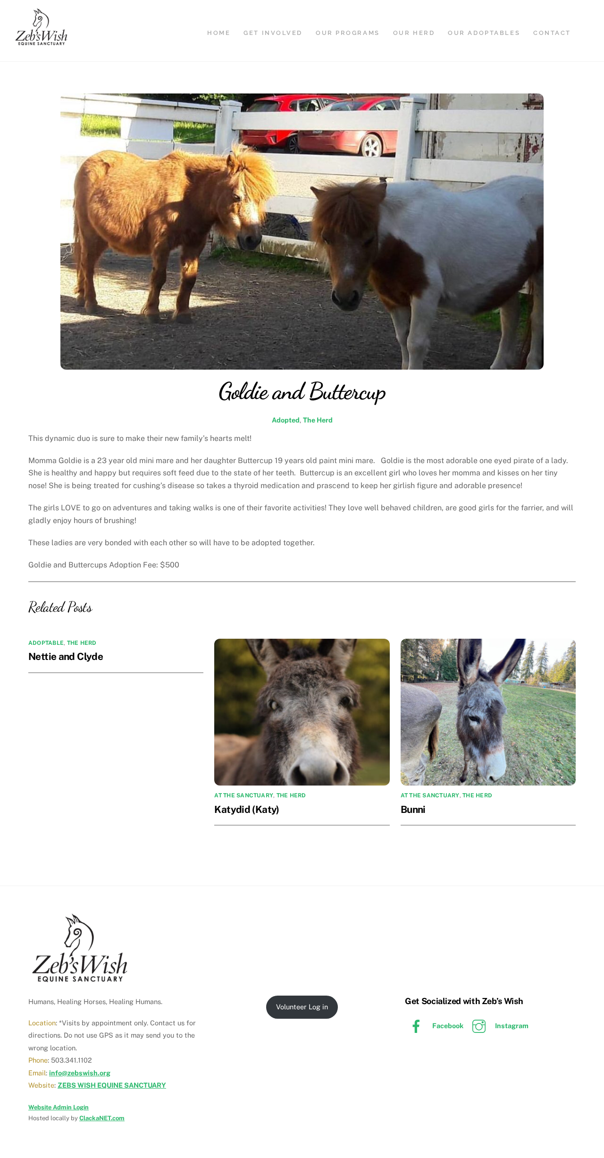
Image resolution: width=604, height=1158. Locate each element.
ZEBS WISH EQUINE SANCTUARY (112, 1085)
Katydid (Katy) (246, 809)
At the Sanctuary (243, 795)
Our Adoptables (484, 32)
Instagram (511, 1026)
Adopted (286, 420)
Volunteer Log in (302, 1007)
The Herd (318, 420)
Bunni (413, 809)
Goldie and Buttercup (301, 391)
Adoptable (46, 643)
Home (218, 32)
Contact (552, 32)
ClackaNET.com (102, 1118)
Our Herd (414, 32)
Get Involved (272, 32)
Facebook (447, 1026)
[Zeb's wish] (41, 42)
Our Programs (348, 32)
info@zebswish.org (79, 1073)
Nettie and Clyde (65, 656)
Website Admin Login (58, 1107)
